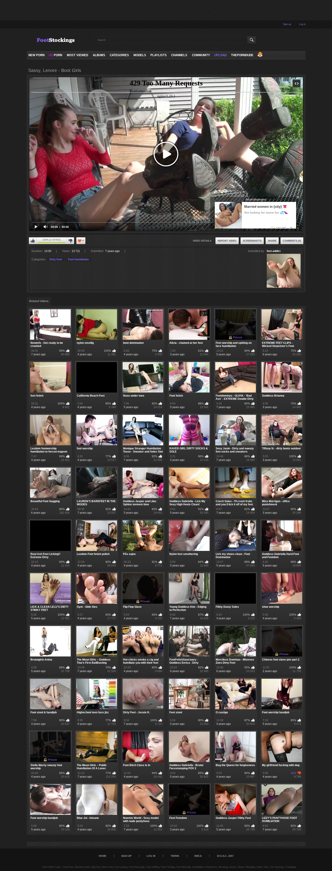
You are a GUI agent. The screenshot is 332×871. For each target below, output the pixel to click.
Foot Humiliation (78, 259)
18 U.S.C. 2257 (225, 856)
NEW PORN (36, 55)
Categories (119, 55)
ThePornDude (242, 55)
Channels (179, 55)
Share (272, 240)
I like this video (33, 240)
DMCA (198, 856)
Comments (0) (292, 240)
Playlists (158, 55)
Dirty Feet (55, 259)
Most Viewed (77, 55)
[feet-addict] (284, 271)
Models (139, 55)
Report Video (227, 240)
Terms (175, 856)
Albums (99, 55)
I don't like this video (70, 240)
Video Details (202, 240)
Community (201, 55)
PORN (55, 55)
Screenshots (252, 240)
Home (102, 856)
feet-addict (274, 251)
